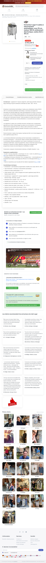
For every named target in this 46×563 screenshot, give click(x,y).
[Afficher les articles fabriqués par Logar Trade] (26, 22)
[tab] (9, 97)
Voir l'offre (28, 2)
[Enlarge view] (12, 30)
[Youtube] (26, 532)
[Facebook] (20, 532)
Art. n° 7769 (37, 161)
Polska (17, 556)
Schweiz (18, 555)
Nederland (33, 555)
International (23, 556)
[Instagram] (23, 532)
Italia (13, 556)
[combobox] (29, 6)
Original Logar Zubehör (30, 50)
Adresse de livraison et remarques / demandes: (32, 73)
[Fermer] (44, 1)
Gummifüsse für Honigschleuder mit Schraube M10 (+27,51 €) (36, 53)
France (23, 555)
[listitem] (12, 30)
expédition (34, 48)
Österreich (13, 555)
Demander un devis (36, 212)
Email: (26, 84)
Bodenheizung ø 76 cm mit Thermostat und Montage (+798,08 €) (35, 58)
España (9, 556)
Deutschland (6, 555)
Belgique (28, 555)
